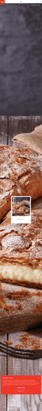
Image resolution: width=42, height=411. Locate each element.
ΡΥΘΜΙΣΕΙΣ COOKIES (21, 383)
